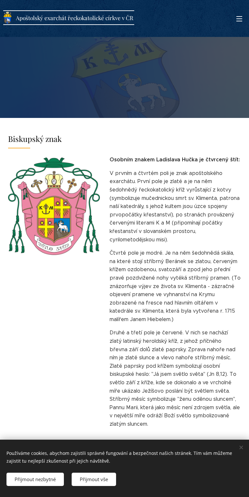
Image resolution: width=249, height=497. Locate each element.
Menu (239, 18)
